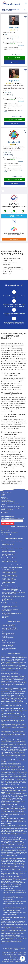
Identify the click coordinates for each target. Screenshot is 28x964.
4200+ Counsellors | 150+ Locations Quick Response (14, 216)
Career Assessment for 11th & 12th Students (12, 591)
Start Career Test (14, 239)
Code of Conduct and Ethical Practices (10, 503)
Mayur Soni (14, 27)
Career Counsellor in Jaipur (8, 578)
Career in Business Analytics (8, 634)
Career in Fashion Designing (8, 624)
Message (15, 62)
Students (6, 37)
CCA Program (5, 543)
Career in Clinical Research (8, 633)
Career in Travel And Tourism (8, 642)
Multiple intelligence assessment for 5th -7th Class (13, 596)
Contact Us (3, 497)
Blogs (2, 495)
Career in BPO (5, 636)
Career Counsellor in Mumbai (9, 572)
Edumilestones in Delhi (16, 956)
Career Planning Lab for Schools (9, 561)
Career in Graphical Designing (9, 627)
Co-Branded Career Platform (8, 551)
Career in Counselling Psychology (10, 629)
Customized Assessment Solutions (10, 553)
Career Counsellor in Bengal (8, 582)
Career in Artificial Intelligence (9, 648)
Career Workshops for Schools (9, 560)
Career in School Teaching (8, 637)
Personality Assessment (7, 599)
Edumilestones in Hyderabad (16, 959)
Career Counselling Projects (8, 554)
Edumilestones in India (7, 961)
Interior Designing (6, 605)
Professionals (14, 37)
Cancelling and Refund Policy (8, 501)
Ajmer (6, 34)
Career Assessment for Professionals (11, 588)
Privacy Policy (4, 498)
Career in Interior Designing (8, 625)
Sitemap (3, 504)
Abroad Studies (8, 39)
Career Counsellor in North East (9, 576)
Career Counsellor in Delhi (8, 569)
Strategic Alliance (6, 555)
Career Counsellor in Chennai (9, 574)
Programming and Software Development (11, 613)
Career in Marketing (6, 639)
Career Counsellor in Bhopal (8, 581)
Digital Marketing (6, 607)
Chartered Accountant (7, 612)
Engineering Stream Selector (8, 595)
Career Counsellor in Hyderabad (9, 575)
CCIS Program (5, 546)
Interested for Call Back (15, 58)
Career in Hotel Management (8, 644)
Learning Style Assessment (8, 598)
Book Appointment (17, 55)
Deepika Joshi (14, 142)
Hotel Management (6, 610)
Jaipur (6, 92)
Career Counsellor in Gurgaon (9, 579)
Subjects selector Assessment (9, 593)
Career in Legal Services (7, 645)
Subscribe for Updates (7, 523)
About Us (3, 494)
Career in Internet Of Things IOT (9, 628)
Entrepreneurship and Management (10, 609)
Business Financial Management (9, 606)
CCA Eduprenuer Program (8, 544)
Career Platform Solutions (8, 550)
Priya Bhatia (14, 80)
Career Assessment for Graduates (10, 589)
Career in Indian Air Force (8, 646)
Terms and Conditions (6, 500)
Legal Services (5, 616)
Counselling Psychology (7, 614)
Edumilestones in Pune (20, 961)
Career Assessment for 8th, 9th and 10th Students (13, 592)
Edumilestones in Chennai (9, 958)
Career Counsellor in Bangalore (9, 571)
